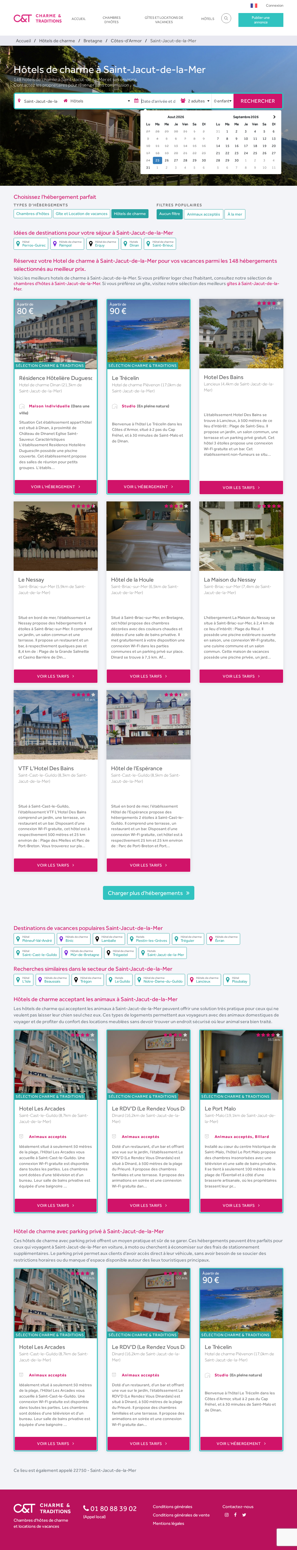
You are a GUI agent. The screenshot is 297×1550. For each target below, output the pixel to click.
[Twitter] (244, 1515)
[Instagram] (226, 1515)
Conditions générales (172, 1506)
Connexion (274, 5)
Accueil (79, 19)
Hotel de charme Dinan (40, 385)
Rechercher (258, 101)
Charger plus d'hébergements (146, 893)
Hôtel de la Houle (132, 579)
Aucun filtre (169, 213)
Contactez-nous (237, 1506)
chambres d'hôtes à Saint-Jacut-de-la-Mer (57, 283)
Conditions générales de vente (181, 1514)
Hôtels (207, 19)
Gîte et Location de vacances (82, 213)
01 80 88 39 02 (113, 1508)
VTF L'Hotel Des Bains (46, 768)
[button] (254, 5)
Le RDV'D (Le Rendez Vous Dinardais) (158, 1108)
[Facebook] (235, 1515)
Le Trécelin (125, 378)
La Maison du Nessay (230, 579)
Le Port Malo (220, 1108)
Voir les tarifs (239, 487)
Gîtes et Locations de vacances (164, 20)
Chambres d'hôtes (112, 20)
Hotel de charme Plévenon (136, 385)
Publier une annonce (261, 19)
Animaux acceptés (203, 214)
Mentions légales (168, 1523)
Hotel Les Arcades (42, 1108)
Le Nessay (31, 579)
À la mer (235, 214)
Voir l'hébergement (53, 486)
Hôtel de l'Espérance (136, 768)
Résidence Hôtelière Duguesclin (59, 378)
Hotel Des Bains (223, 377)
